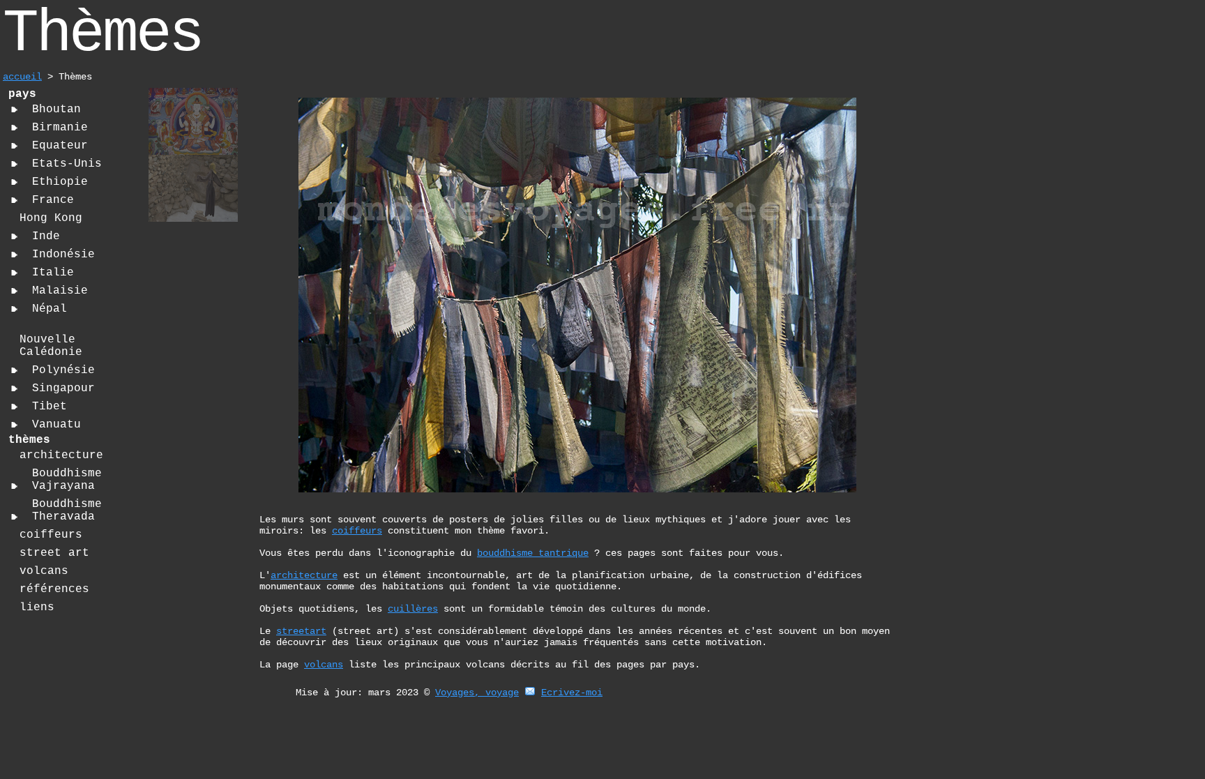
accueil (22, 76)
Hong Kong (51, 218)
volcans (44, 571)
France (53, 200)
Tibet (49, 406)
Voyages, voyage (477, 692)
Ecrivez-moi (571, 692)
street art (54, 553)
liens (37, 607)
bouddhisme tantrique (533, 553)
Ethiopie (60, 182)
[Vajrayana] (193, 153)
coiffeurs (51, 535)
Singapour (63, 388)
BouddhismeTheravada (67, 510)
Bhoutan (56, 109)
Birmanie (60, 127)
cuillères (413, 608)
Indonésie (63, 254)
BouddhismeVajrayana (67, 479)
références (54, 589)
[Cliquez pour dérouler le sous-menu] (14, 109)
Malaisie (60, 291)
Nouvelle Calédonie (51, 345)
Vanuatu (56, 424)
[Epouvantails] (193, 220)
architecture (61, 455)
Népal (49, 309)
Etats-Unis (67, 164)
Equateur (60, 145)
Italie (53, 272)
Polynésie (63, 370)
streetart (301, 631)
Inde (46, 236)
